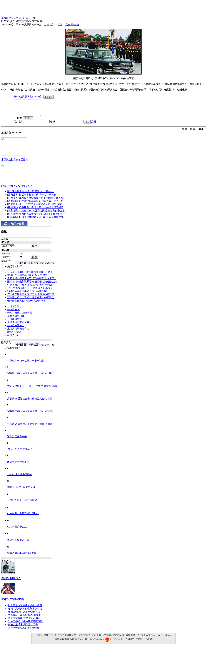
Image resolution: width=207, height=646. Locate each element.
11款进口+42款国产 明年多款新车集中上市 (42, 210)
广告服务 (60, 635)
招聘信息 (71, 635)
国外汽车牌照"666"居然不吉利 (24, 618)
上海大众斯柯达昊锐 (18, 328)
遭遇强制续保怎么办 (18, 540)
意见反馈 (119, 635)
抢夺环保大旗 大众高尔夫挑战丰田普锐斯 (41, 207)
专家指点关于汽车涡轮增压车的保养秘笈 (41, 213)
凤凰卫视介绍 (133, 635)
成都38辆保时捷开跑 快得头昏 (24, 611)
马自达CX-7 (13, 335)
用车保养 (13, 213)
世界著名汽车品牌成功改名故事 (25, 605)
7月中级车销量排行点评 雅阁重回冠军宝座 (30, 288)
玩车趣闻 (13, 217)
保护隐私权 (84, 635)
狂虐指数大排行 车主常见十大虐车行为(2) (29, 284)
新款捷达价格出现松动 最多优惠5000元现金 (30, 297)
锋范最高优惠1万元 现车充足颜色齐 (26, 300)
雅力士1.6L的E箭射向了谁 (21, 487)
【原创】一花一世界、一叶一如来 (25, 360)
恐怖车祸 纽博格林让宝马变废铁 (25, 621)
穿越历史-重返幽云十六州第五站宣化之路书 (30, 373)
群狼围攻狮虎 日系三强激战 (22, 500)
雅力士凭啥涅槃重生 (18, 462)
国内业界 (13, 194)
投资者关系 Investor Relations (156, 635)
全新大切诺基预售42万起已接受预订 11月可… (31, 278)
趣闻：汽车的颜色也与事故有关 (25, 608)
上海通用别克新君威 (18, 322)
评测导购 (13, 207)
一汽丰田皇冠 (14, 319)
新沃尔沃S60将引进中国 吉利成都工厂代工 (30, 272)
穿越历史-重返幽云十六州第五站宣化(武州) (30, 411)
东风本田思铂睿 (15, 316)
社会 (25, 18)
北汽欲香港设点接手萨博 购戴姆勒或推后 (41, 198)
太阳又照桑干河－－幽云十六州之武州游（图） (32, 386)
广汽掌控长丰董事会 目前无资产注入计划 (41, 201)
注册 (93, 121)
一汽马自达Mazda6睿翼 (19, 312)
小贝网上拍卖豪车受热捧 (14, 159)
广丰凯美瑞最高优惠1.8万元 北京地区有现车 (31, 294)
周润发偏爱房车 (11, 578)
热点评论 (13, 204)
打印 (60, 24)
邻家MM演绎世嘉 (12, 599)
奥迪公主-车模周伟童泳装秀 (23, 624)
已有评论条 (72, 24)
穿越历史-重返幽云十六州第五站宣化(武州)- (30, 398)
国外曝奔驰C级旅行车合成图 (23, 627)
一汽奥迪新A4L (15, 325)
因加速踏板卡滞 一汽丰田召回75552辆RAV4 (30, 191)
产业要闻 (13, 201)
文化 (18, 18)
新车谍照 (13, 210)
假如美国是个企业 (17, 526)
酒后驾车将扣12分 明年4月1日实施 (37, 194)
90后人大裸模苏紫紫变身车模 (17, 186)
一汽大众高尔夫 (15, 306)
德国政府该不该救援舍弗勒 (21, 553)
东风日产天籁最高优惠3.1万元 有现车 (27, 275)
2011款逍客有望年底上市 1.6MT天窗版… (29, 291)
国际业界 (13, 198)
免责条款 (96, 635)
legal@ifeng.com (96, 639)
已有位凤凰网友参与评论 (28, 96)
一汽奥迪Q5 (13, 309)
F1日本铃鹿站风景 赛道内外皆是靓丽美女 (41, 217)
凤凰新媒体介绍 (44, 635)
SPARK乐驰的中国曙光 (19, 474)
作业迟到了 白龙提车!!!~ (20, 449)
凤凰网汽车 (7, 18)
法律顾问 (108, 635)
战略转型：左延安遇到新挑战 (23, 513)
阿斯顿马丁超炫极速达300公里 (24, 615)
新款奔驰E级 (14, 332)
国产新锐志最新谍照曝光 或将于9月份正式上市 (32, 281)
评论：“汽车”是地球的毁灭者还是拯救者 (40, 204)
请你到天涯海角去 (17, 436)
